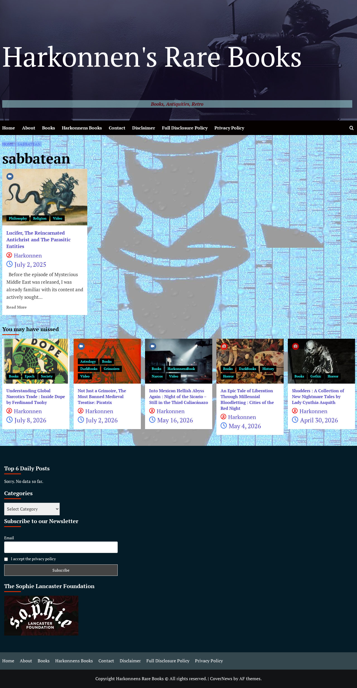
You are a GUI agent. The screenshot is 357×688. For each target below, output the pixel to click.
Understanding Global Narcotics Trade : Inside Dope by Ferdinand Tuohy (35, 396)
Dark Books (88, 369)
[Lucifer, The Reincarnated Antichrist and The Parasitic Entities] (44, 197)
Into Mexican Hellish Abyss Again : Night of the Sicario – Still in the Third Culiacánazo (178, 396)
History (268, 369)
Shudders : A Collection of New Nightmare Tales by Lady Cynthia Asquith (318, 396)
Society (46, 376)
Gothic (315, 376)
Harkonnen (28, 255)
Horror (228, 376)
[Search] (351, 128)
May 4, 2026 (245, 426)
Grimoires (111, 369)
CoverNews (221, 678)
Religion (40, 218)
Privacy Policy (229, 128)
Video (57, 218)
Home (8, 128)
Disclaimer (143, 128)
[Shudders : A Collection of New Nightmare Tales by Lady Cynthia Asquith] (321, 361)
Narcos (157, 376)
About (28, 128)
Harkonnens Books (82, 128)
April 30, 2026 (319, 420)
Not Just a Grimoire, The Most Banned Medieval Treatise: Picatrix (102, 396)
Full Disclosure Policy (185, 128)
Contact (117, 128)
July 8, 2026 (30, 420)
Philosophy (18, 218)
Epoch (30, 376)
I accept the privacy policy (33, 558)
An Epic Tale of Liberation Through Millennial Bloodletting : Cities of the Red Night (247, 399)
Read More (16, 307)
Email (9, 537)
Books (48, 128)
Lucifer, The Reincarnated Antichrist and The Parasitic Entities (38, 239)
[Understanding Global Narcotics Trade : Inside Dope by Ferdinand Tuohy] (35, 361)
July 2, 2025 (30, 264)
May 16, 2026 (175, 420)
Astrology (88, 361)
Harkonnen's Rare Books (152, 56)
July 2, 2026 (102, 420)
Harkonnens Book (181, 369)
